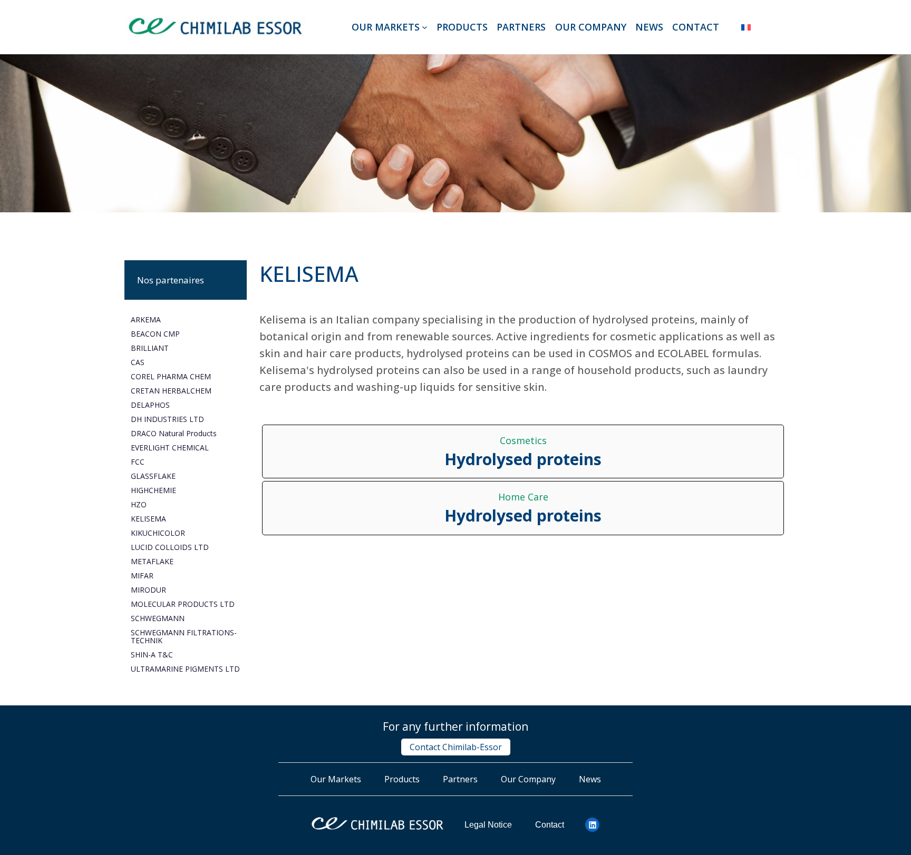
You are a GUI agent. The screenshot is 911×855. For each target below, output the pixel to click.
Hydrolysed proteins (523, 459)
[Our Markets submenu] (425, 27)
